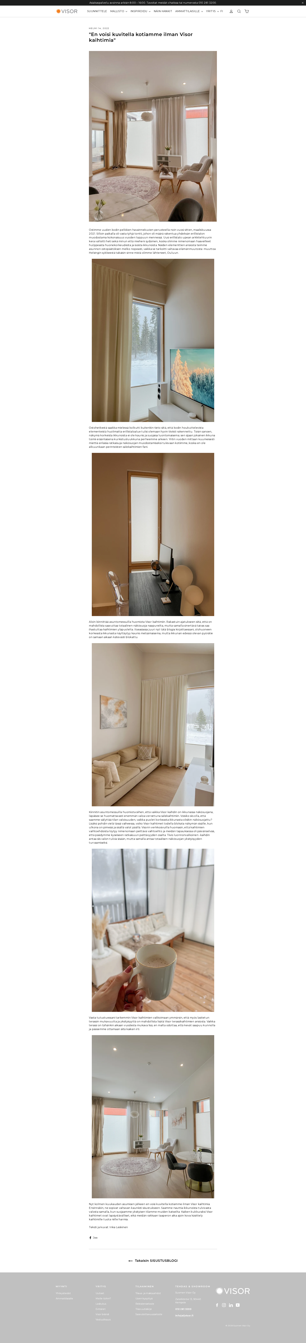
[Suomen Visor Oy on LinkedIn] (231, 1305)
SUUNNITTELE (97, 11)
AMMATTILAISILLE (187, 11)
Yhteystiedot (63, 1293)
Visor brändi (102, 1314)
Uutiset (100, 1293)
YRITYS (211, 11)
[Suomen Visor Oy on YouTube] (238, 1305)
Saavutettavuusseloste (148, 1314)
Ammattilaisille (64, 1298)
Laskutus (101, 1303)
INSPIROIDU (139, 11)
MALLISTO (117, 11)
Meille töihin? (103, 1298)
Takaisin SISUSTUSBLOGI (156, 1261)
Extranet (101, 1309)
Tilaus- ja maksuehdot (148, 1293)
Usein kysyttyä (144, 1298)
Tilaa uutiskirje (143, 1309)
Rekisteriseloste (144, 1303)
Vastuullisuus (103, 1319)
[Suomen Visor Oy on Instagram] (224, 1305)
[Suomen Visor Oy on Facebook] (217, 1305)
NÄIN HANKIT (163, 11)
